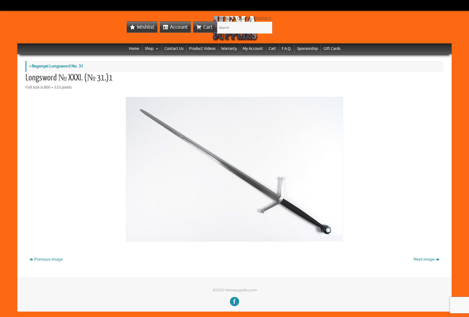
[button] (156, 48)
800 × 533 (52, 87)
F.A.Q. (286, 48)
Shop (149, 48)
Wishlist (145, 27)
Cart (208, 27)
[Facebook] (234, 301)
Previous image (48, 259)
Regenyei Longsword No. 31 (56, 66)
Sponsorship (307, 48)
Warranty (229, 48)
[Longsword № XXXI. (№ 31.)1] (234, 169)
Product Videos (202, 48)
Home (134, 48)
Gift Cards (332, 48)
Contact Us (173, 48)
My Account (253, 48)
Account (179, 27)
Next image (424, 259)
